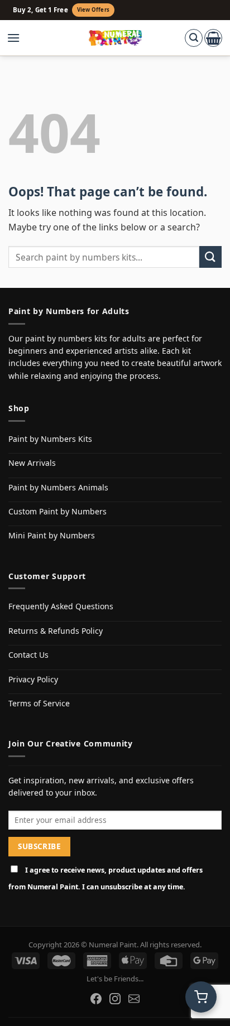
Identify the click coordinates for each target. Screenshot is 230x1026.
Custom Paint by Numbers (57, 511)
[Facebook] (96, 999)
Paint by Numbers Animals (58, 487)
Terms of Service (39, 703)
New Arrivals (32, 462)
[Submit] (210, 257)
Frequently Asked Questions (60, 606)
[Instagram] (115, 999)
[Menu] (19, 38)
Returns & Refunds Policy (55, 630)
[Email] (134, 999)
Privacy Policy (33, 679)
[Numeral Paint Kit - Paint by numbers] (115, 38)
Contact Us (28, 654)
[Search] (194, 38)
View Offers (93, 9)
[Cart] (213, 38)
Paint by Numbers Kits (50, 438)
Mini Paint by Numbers (51, 535)
